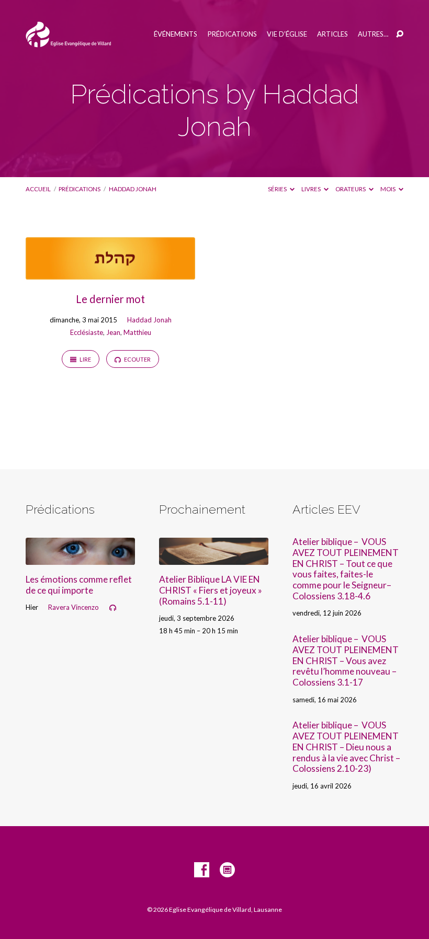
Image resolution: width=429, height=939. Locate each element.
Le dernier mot (110, 299)
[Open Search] (399, 34)
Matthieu (137, 332)
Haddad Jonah (132, 189)
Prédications (232, 34)
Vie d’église (287, 34)
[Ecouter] (112, 608)
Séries (278, 189)
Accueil (38, 189)
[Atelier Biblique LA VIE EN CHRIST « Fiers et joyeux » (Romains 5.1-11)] (213, 557)
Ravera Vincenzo (73, 607)
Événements (175, 34)
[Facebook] (201, 870)
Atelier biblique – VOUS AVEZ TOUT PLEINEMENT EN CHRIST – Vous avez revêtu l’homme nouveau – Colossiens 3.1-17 (345, 660)
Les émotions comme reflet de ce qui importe (79, 585)
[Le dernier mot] (110, 272)
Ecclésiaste (86, 332)
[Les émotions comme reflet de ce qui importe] (80, 557)
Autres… (373, 34)
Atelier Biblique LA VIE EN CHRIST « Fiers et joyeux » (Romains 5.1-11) (210, 590)
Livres (311, 189)
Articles (332, 34)
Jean (113, 332)
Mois (388, 189)
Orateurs (351, 189)
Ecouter (137, 359)
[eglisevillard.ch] (227, 870)
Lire (84, 359)
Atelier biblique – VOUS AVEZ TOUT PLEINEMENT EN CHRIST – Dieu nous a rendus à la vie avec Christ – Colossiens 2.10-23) (346, 747)
